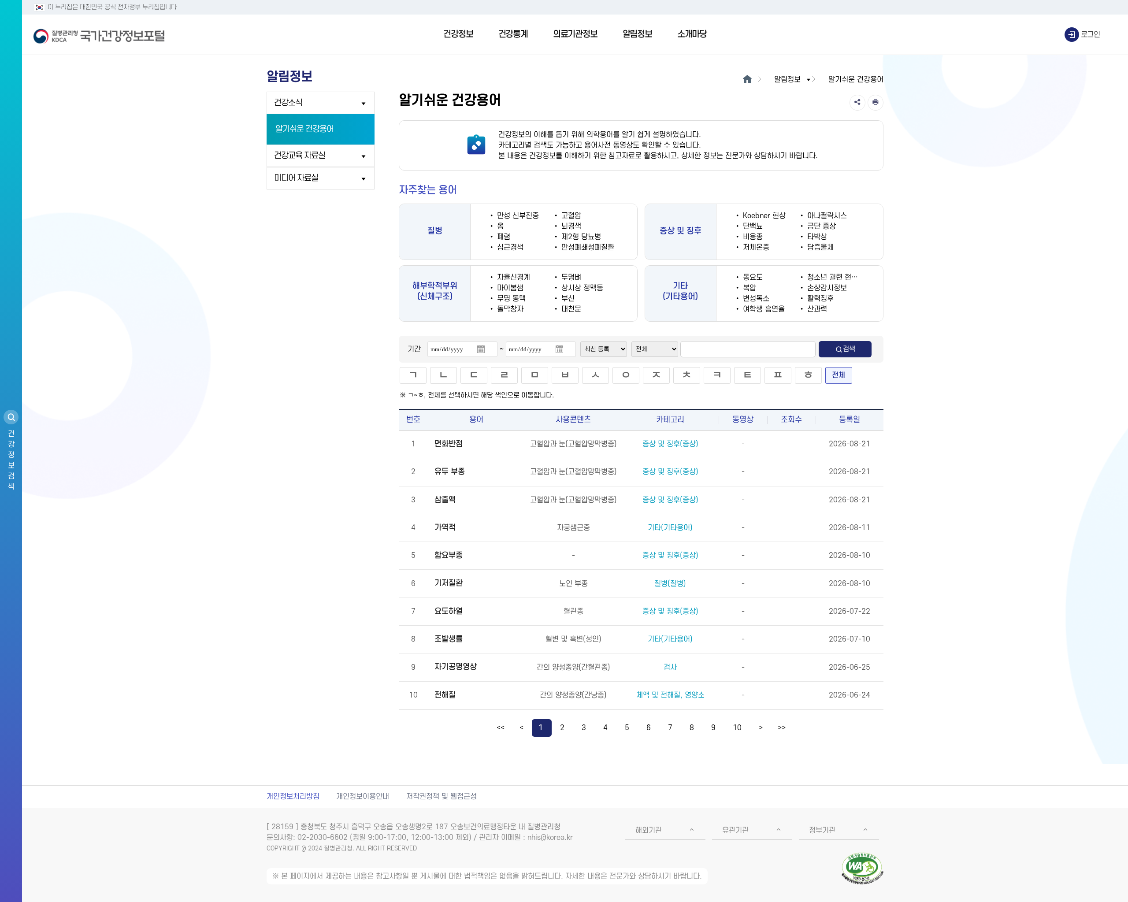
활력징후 (819, 299)
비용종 (752, 237)
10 (737, 728)
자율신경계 (512, 278)
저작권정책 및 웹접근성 (441, 797)
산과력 (816, 309)
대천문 (570, 309)
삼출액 (445, 500)
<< (501, 728)
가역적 (445, 527)
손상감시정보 (826, 288)
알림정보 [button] (787, 80)
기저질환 (448, 583)
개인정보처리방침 (293, 797)
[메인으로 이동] (747, 79)
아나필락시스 (826, 216)
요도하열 (448, 611)
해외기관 (648, 831)
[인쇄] (875, 103)
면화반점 (448, 444)
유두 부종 (449, 472)
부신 (567, 299)
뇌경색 (570, 226)
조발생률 (448, 639)
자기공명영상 (455, 667)
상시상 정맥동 (581, 288)
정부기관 (822, 831)
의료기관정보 (575, 34)
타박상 (816, 237)
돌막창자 (509, 309)
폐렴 (502, 237)
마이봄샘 (509, 288)
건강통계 (513, 34)
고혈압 (570, 216)
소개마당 (692, 34)
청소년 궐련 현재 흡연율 (842, 278)
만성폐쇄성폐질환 (586, 248)
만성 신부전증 (517, 216)
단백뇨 (752, 226)
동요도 (752, 278)
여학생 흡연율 (763, 309)
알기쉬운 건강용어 (304, 129)
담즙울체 (819, 248)
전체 (838, 375)
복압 (748, 288)
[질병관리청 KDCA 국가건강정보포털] (99, 35)
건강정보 (458, 34)
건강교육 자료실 (299, 155)
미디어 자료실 (296, 178)
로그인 (1090, 35)
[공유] (857, 103)
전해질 (445, 695)
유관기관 (735, 831)
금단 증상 (820, 226)
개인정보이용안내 (362, 797)
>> (782, 728)
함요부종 (448, 555)
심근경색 (509, 248)
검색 (849, 349)
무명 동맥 (510, 299)
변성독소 (755, 299)
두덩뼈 (570, 278)
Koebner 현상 (763, 216)
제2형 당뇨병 (580, 237)
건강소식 (288, 103)
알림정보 (637, 34)
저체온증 (755, 248)
